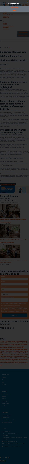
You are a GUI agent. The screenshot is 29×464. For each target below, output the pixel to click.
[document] (14, 232)
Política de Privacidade (13, 3)
